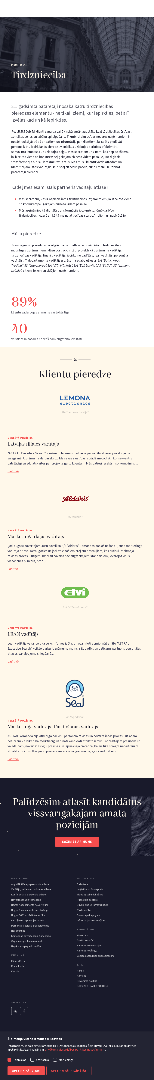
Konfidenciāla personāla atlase (28, 895)
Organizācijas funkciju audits (27, 941)
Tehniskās (19, 1060)
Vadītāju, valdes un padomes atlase (31, 889)
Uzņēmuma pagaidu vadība (26, 946)
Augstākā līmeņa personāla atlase (30, 884)
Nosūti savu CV (85, 940)
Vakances (82, 935)
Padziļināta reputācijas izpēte (27, 920)
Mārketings (66, 1060)
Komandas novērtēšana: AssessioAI (31, 936)
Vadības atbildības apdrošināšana (96, 956)
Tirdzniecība (84, 910)
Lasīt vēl (13, 471)
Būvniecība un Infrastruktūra (92, 905)
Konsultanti (17, 966)
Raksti (80, 971)
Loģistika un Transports (90, 889)
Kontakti (81, 976)
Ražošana (82, 884)
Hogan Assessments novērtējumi (29, 905)
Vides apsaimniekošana (90, 895)
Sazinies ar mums (77, 841)
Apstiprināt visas (26, 1071)
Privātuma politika (87, 981)
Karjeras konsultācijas (89, 946)
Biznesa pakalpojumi (88, 915)
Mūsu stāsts (18, 961)
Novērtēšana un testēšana (26, 900)
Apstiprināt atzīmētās (69, 1071)
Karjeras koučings (87, 951)
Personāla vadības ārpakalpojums (30, 926)
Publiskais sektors (87, 900)
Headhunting (18, 931)
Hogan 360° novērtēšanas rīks (28, 915)
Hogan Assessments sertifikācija (29, 910)
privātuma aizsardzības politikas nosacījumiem (75, 1050)
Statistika (42, 1060)
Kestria (15, 971)
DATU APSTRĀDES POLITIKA (92, 986)
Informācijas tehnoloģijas (91, 920)
